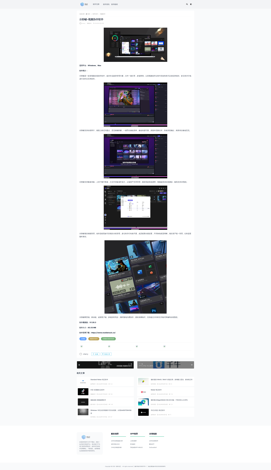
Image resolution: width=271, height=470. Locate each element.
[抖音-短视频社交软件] (83, 391)
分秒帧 (83, 339)
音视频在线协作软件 (108, 339)
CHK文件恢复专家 (116, 447)
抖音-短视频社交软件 (97, 390)
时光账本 (132, 444)
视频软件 (102, 14)
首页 (89, 14)
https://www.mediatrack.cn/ (103, 333)
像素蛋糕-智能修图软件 (98, 400)
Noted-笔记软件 (156, 390)
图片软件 (93, 404)
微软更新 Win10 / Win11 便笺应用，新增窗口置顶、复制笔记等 (171, 379)
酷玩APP (151, 444)
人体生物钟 (133, 441)
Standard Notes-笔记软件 (99, 379)
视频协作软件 (94, 339)
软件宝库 (96, 4)
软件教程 (114, 4)
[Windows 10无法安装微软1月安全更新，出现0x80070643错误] (83, 412)
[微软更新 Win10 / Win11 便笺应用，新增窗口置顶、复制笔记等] (143, 381)
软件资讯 (106, 4)
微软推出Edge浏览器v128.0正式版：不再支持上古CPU (169, 400)
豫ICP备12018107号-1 (140, 466)
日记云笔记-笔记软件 (158, 410)
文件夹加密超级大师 (117, 441)
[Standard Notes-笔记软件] (83, 381)
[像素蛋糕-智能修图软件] (83, 402)
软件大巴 (118, 466)
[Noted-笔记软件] (143, 392)
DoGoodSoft (153, 447)
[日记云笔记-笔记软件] (143, 412)
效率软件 (93, 384)
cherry (83, 23)
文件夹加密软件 (153, 441)
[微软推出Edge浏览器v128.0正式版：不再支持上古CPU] (143, 402)
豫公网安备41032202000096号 (156, 466)
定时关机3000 (115, 444)
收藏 (96, 354)
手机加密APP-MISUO (136, 447)
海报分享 (107, 354)
